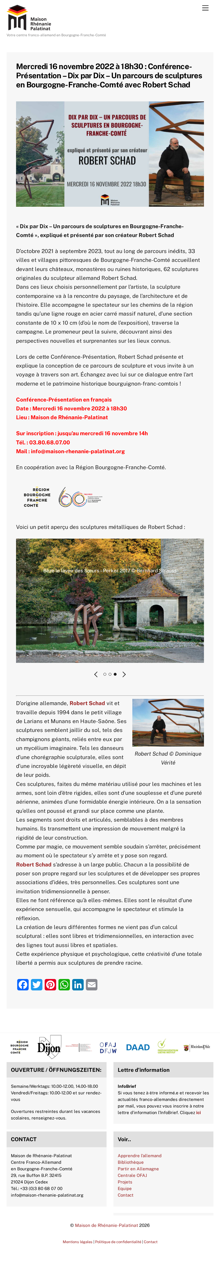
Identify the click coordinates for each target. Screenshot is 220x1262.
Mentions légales (78, 1242)
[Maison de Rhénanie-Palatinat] (29, 28)
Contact (125, 1195)
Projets (125, 1181)
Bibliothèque (131, 1162)
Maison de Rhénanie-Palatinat (106, 1225)
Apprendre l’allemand (140, 1155)
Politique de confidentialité (118, 1242)
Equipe (125, 1188)
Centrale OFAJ (132, 1175)
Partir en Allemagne (138, 1168)
